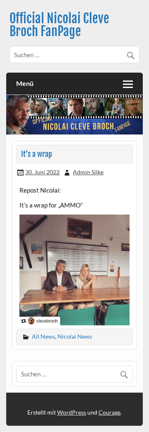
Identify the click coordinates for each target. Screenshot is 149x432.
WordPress (71, 412)
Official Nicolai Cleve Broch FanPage (59, 24)
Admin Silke (88, 172)
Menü (25, 83)
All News (43, 336)
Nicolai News (75, 336)
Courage (109, 412)
